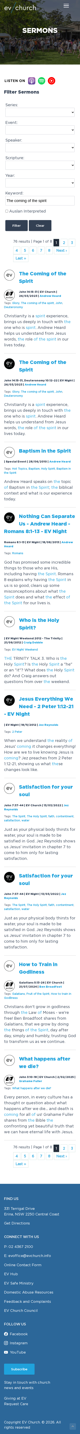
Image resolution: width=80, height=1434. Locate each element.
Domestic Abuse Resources (28, 1292)
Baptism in (45, 451)
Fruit (37, 993)
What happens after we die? (31, 1088)
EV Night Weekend (25, 649)
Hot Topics (19, 468)
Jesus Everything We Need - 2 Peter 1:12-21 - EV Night (39, 707)
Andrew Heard (50, 296)
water (25, 820)
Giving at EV (15, 1398)
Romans (17, 553)
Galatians (18, 993)
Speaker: (13, 140)
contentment (65, 816)
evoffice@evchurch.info (29, 1256)
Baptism (34, 468)
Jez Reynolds (48, 725)
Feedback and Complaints (27, 1301)
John (58, 303)
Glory (15, 303)
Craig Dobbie (33, 642)
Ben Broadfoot (50, 987)
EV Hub (11, 1274)
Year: (10, 175)
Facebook (19, 1334)
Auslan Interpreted (27, 211)
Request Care (16, 1404)
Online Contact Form (22, 1265)
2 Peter (17, 731)
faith (51, 816)
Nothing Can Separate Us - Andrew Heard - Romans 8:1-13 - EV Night (39, 524)
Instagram (19, 1343)
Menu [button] (61, 5)
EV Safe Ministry (18, 1283)
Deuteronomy (13, 307)
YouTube (18, 1352)
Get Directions (17, 1223)
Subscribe (19, 1369)
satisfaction (12, 820)
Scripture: (14, 158)
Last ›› (21, 258)
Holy (48, 468)
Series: (11, 105)
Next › (61, 250)
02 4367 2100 (21, 1247)
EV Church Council (21, 1310)
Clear (40, 226)
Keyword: (14, 193)
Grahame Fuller (30, 1081)
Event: (11, 122)
